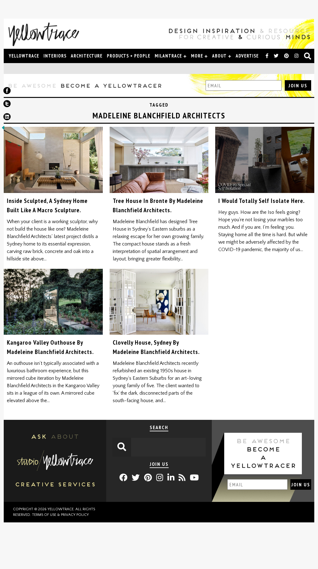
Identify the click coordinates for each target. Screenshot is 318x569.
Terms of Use (44, 515)
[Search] (308, 57)
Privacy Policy (75, 515)
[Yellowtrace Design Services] (55, 500)
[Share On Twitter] (7, 105)
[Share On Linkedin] (7, 118)
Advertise (247, 56)
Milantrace (168, 56)
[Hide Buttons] (3, 129)
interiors (54, 56)
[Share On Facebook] (7, 92)
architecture (86, 56)
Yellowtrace (24, 56)
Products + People (128, 56)
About (219, 56)
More (197, 56)
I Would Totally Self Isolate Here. (261, 201)
